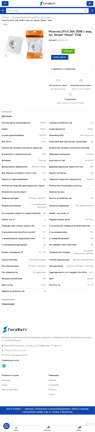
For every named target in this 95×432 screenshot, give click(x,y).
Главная (6, 17)
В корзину (68, 51)
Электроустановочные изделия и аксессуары (31, 17)
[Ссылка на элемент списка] (47, 345)
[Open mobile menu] (3, 10)
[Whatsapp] (6, 426)
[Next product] (7, 24)
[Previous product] (3, 24)
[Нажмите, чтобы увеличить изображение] (5, 55)
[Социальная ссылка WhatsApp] (4, 366)
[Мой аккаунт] (92, 10)
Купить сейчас (59, 57)
